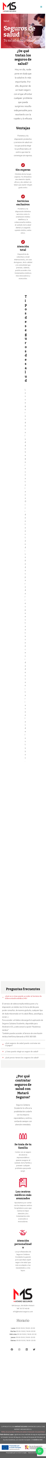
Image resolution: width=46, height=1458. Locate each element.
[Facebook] (12, 1349)
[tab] (23, 1016)
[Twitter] (34, 1349)
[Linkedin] (27, 1349)
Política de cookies (21, 1432)
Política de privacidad (7, 1432)
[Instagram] (19, 1349)
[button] (39, 1451)
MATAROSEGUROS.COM (36, 1426)
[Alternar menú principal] (41, 7)
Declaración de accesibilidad (36, 1432)
